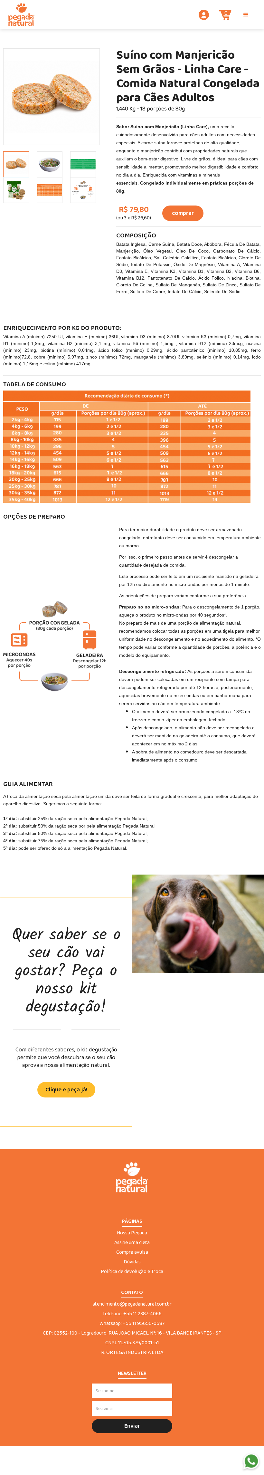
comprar (183, 213)
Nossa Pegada (132, 1233)
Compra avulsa (132, 1252)
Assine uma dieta (132, 1243)
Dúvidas (132, 1262)
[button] (246, 14)
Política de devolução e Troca (132, 1272)
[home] (21, 14)
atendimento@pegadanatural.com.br (132, 1304)
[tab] (16, 164)
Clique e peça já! (66, 1089)
